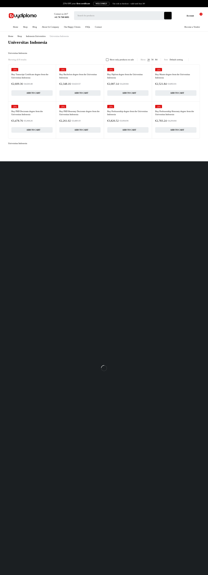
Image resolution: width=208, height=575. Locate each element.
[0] (198, 15)
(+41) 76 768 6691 (8, 183)
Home (10, 36)
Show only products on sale (122, 59)
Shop (19, 36)
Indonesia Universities (36, 36)
